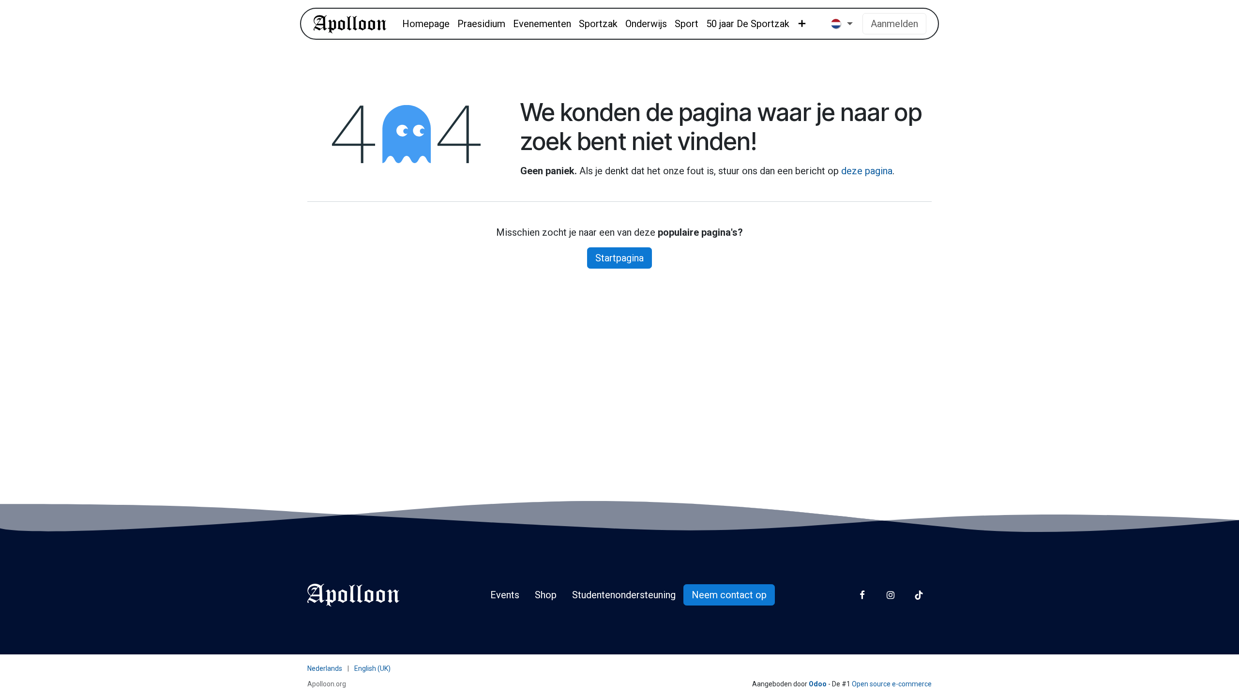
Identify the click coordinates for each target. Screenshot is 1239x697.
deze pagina (866, 171)
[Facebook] (862, 595)
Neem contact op (729, 595)
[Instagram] (890, 595)
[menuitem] (425, 24)
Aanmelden (894, 24)
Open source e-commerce (892, 684)
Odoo (818, 684)
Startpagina (619, 258)
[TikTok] (918, 595)
